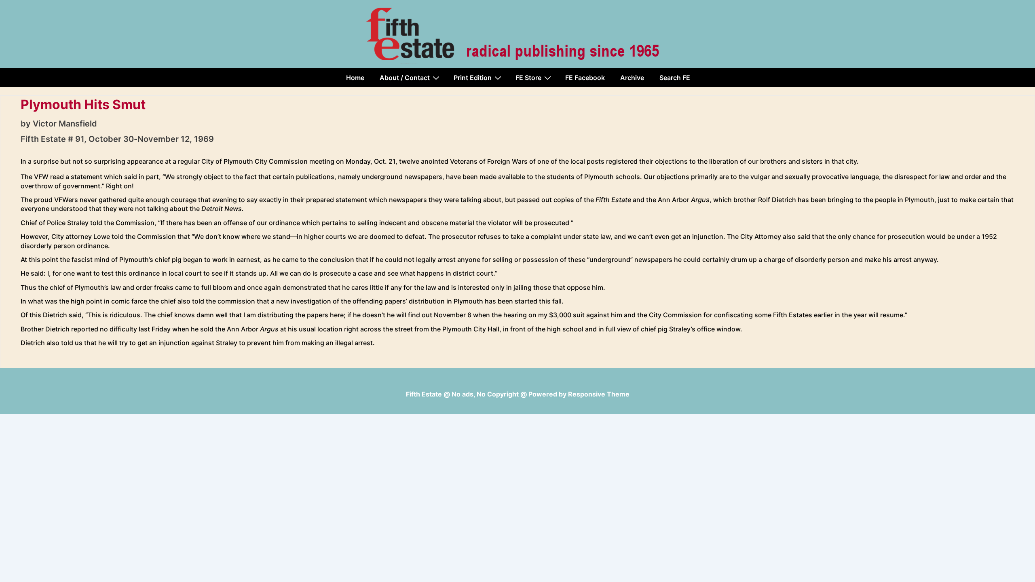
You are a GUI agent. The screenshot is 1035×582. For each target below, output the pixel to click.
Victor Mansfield (65, 124)
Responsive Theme (598, 394)
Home (355, 78)
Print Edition (473, 78)
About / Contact (405, 78)
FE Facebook (585, 78)
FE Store (528, 78)
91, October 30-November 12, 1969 (144, 139)
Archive (632, 78)
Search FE (674, 78)
